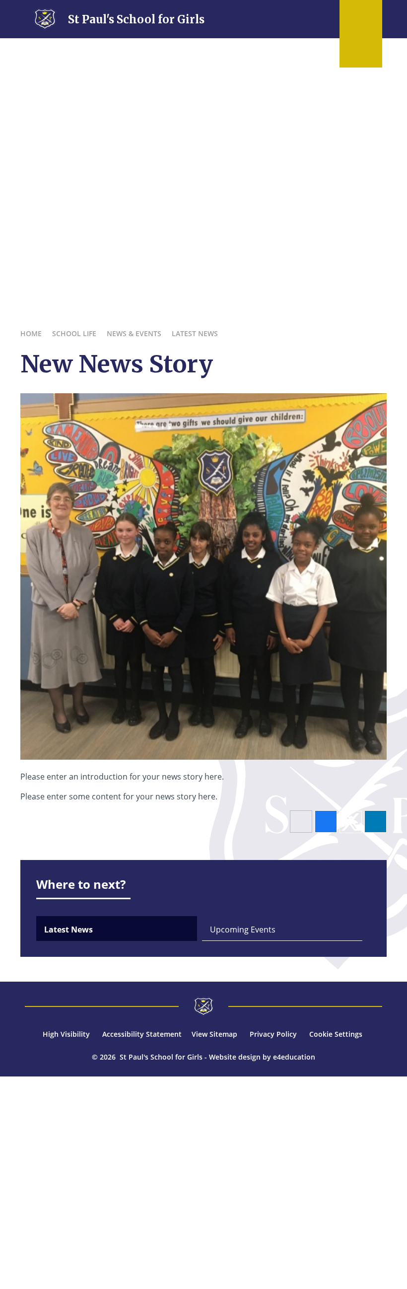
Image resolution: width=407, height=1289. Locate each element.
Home (31, 333)
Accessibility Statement (142, 1034)
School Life (74, 333)
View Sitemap (214, 1034)
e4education (294, 1057)
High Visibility (66, 1034)
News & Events (134, 333)
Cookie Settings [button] (335, 1034)
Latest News (195, 333)
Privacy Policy (273, 1034)
